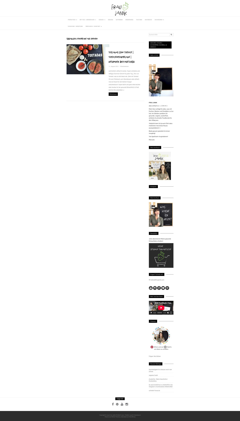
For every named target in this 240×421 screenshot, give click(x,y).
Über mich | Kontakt (93, 26)
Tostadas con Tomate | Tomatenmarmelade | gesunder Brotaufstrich (122, 57)
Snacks (110, 19)
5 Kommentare (124, 66)
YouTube (139, 19)
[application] (161, 308)
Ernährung (129, 19)
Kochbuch (148, 19)
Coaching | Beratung (75, 26)
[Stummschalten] (168, 313)
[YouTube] (122, 404)
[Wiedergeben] (151, 313)
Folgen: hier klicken (155, 356)
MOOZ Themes (115, 417)
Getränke (119, 19)
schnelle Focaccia (154, 390)
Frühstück (72, 19)
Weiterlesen (113, 94)
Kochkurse (159, 19)
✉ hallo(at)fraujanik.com (157, 280)
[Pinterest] (117, 404)
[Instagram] (127, 404)
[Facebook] (113, 404)
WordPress (132, 417)
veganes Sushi (153, 375)
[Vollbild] (171, 313)
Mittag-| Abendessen (87, 19)
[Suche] (171, 34)
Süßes (101, 19)
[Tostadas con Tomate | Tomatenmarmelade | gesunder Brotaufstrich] (88, 59)
